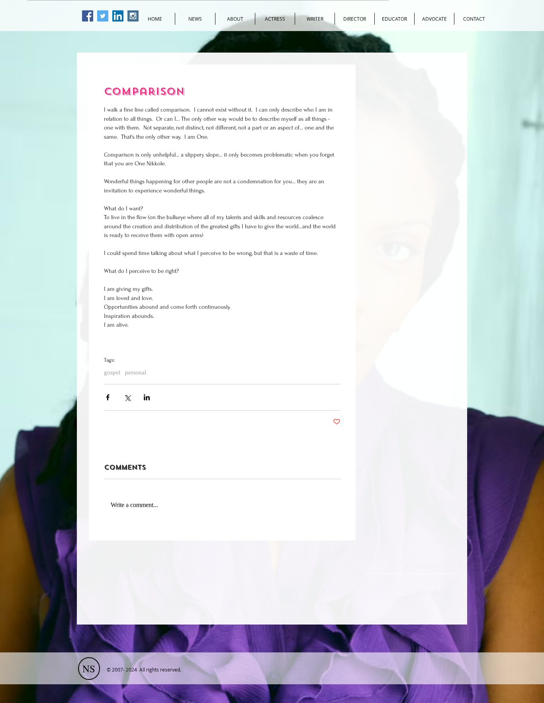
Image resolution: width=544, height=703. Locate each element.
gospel (112, 372)
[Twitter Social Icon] (102, 16)
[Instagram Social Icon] (133, 16)
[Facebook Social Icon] (87, 16)
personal (135, 372)
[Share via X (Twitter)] (127, 397)
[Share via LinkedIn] (147, 397)
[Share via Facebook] (108, 397)
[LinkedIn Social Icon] (117, 16)
